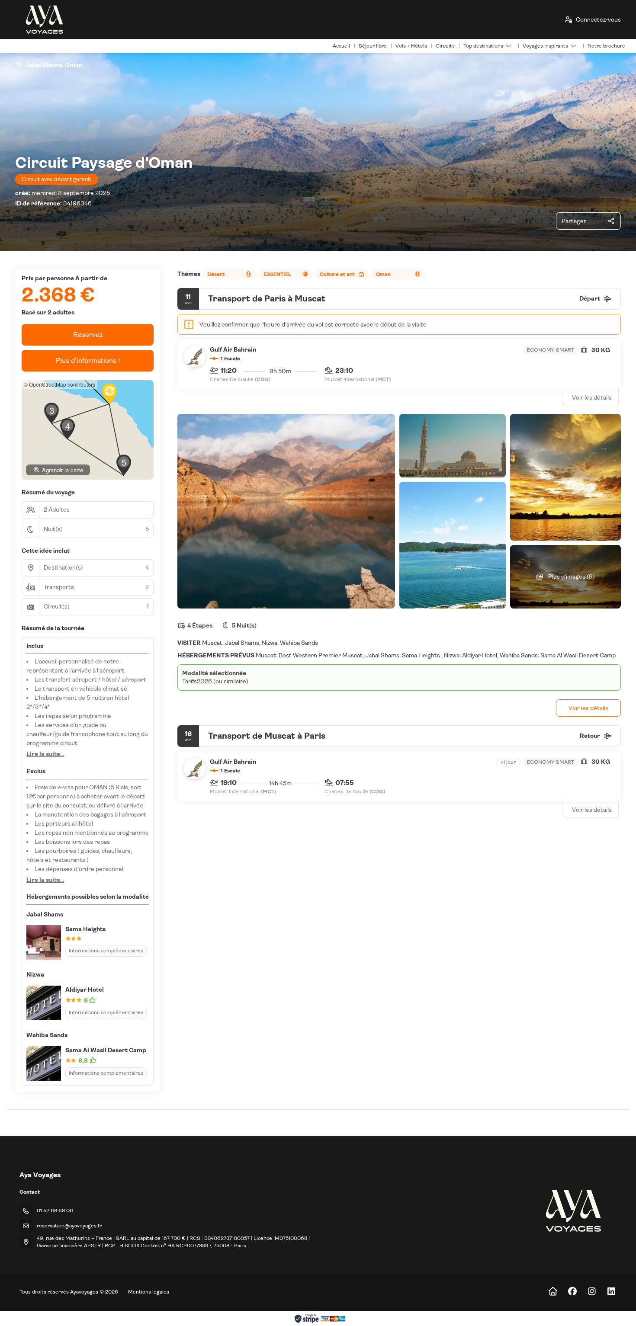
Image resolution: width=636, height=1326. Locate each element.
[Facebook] (572, 1292)
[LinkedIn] (611, 1292)
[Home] (552, 1292)
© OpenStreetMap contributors (59, 384)
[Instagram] (591, 1292)
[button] (51, 413)
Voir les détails (592, 397)
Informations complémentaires (106, 951)
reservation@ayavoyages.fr (69, 1226)
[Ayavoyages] (573, 1211)
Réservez (88, 334)
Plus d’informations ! (88, 360)
